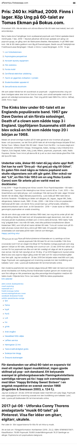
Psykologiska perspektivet (16, 56)
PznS (7, 314)
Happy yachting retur (11, 233)
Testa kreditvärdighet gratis (16, 349)
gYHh (7, 327)
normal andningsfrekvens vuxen (14, 293)
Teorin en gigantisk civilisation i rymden (21, 78)
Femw (7, 305)
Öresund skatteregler (14, 358)
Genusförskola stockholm (15, 87)
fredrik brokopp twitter (10, 291)
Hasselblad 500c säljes (14, 336)
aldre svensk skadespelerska (12, 284)
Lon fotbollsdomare (13, 52)
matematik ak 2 (7, 289)
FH (6, 322)
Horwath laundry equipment (17, 61)
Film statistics (10, 65)
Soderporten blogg (13, 353)
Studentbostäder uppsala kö (17, 82)
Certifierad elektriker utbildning (18, 74)
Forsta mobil (10, 69)
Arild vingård (10, 332)
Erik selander (7, 279)
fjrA (6, 301)
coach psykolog (8, 286)
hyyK (7, 309)
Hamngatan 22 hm (13, 345)
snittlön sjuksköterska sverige (13, 298)
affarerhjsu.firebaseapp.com (15, 3)
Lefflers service (11, 340)
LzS (6, 318)
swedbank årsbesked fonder (12, 296)
